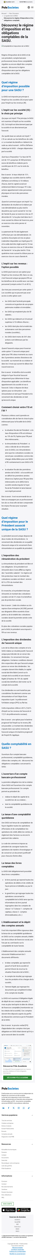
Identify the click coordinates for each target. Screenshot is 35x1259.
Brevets (4, 1131)
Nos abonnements (7, 1186)
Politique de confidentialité (17, 1251)
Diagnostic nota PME (8, 1137)
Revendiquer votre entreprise (10, 1163)
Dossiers (4, 1152)
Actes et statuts (6, 1126)
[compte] (29, 7)
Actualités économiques (9, 1149)
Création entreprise (7, 1123)
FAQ (3, 1197)
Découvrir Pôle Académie (17, 1078)
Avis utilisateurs (6, 1195)
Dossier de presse (7, 1192)
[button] (17, 1115)
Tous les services (7, 1120)
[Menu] (32, 7)
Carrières (4, 1189)
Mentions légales (17, 1247)
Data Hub (4, 1160)
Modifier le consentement (17, 1254)
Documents (5, 1157)
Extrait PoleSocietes (8, 1128)
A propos (4, 1181)
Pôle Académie (6, 1168)
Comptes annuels (7, 1134)
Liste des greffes (7, 1166)
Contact (4, 1184)
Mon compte (7, 1204)
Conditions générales (17, 1249)
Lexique (4, 1155)
